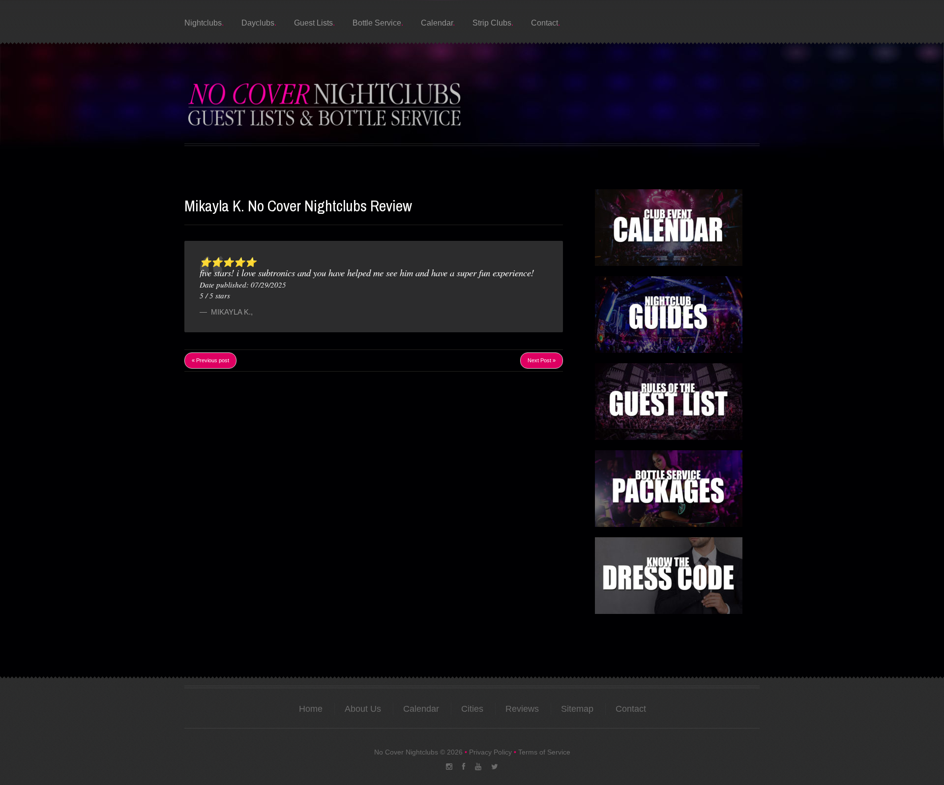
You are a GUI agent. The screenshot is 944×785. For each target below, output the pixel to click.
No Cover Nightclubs (406, 752)
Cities (472, 709)
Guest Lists (313, 23)
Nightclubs (203, 23)
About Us (363, 709)
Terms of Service (544, 752)
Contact (544, 23)
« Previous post (210, 360)
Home (311, 709)
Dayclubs (257, 23)
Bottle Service (377, 23)
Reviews (522, 709)
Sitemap (577, 709)
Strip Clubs (491, 23)
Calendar (437, 23)
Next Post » (542, 360)
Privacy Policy (490, 752)
